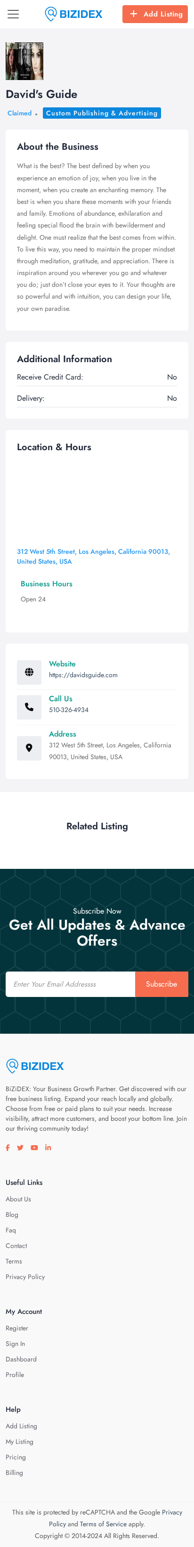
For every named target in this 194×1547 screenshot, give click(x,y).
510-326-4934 (69, 709)
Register (17, 1328)
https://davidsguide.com (83, 675)
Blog (12, 1214)
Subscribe (161, 984)
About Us (18, 1199)
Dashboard (21, 1359)
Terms (14, 1261)
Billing (14, 1472)
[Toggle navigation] (13, 14)
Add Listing (163, 14)
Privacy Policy (25, 1276)
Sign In (15, 1343)
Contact (16, 1245)
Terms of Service (103, 1524)
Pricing (16, 1457)
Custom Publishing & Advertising (102, 113)
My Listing (19, 1441)
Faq (11, 1230)
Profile (15, 1374)
